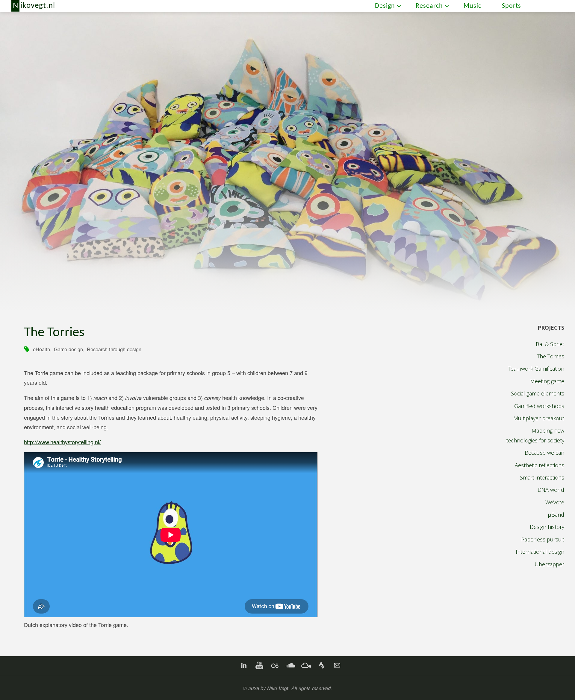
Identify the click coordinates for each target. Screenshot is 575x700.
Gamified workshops (539, 406)
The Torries (550, 356)
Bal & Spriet (550, 344)
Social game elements (537, 393)
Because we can (544, 452)
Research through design (114, 349)
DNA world (551, 489)
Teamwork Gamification (536, 368)
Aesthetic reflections (539, 465)
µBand (556, 514)
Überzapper (549, 564)
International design (540, 551)
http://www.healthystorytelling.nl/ (62, 442)
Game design (68, 349)
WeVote (554, 502)
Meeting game (547, 381)
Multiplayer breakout (538, 418)
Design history (547, 526)
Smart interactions (542, 477)
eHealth (41, 349)
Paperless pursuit (542, 539)
